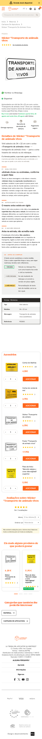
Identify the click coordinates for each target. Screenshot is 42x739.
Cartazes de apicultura (14, 621)
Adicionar (31, 379)
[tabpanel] (11, 570)
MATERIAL (7, 613)
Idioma (20, 517)
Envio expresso (23, 3)
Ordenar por (19, 523)
